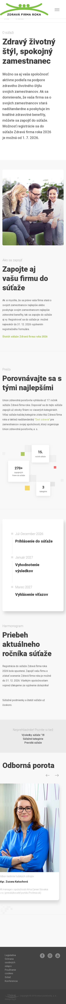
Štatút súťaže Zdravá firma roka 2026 (24, 336)
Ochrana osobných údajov (10, 962)
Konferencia (11, 981)
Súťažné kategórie (33, 738)
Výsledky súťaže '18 (33, 735)
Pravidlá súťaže (33, 742)
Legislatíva (10, 955)
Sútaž (8, 977)
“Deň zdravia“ (42, 419)
